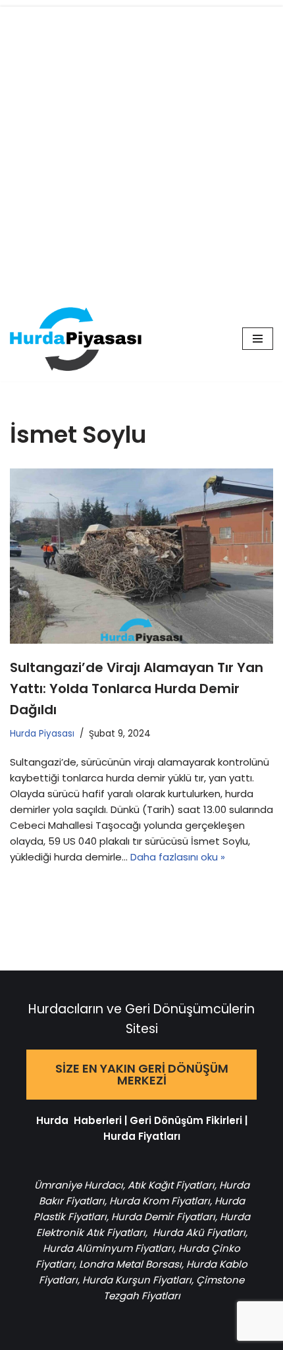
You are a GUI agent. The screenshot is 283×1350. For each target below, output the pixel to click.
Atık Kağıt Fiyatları (171, 1185)
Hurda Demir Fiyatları (163, 1216)
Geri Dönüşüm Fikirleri (186, 1120)
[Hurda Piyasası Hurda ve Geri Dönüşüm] (76, 339)
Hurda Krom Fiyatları (159, 1201)
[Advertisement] (141, 148)
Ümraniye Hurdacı (78, 1185)
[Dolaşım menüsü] (257, 338)
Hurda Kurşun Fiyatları (137, 1280)
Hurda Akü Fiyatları (199, 1232)
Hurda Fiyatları (141, 1136)
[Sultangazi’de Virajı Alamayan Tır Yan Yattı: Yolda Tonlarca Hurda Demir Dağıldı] (141, 556)
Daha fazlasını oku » (177, 857)
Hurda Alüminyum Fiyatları (108, 1248)
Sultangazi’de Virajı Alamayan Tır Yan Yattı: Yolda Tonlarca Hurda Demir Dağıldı (136, 688)
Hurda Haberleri (79, 1120)
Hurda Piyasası (42, 733)
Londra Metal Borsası (130, 1264)
